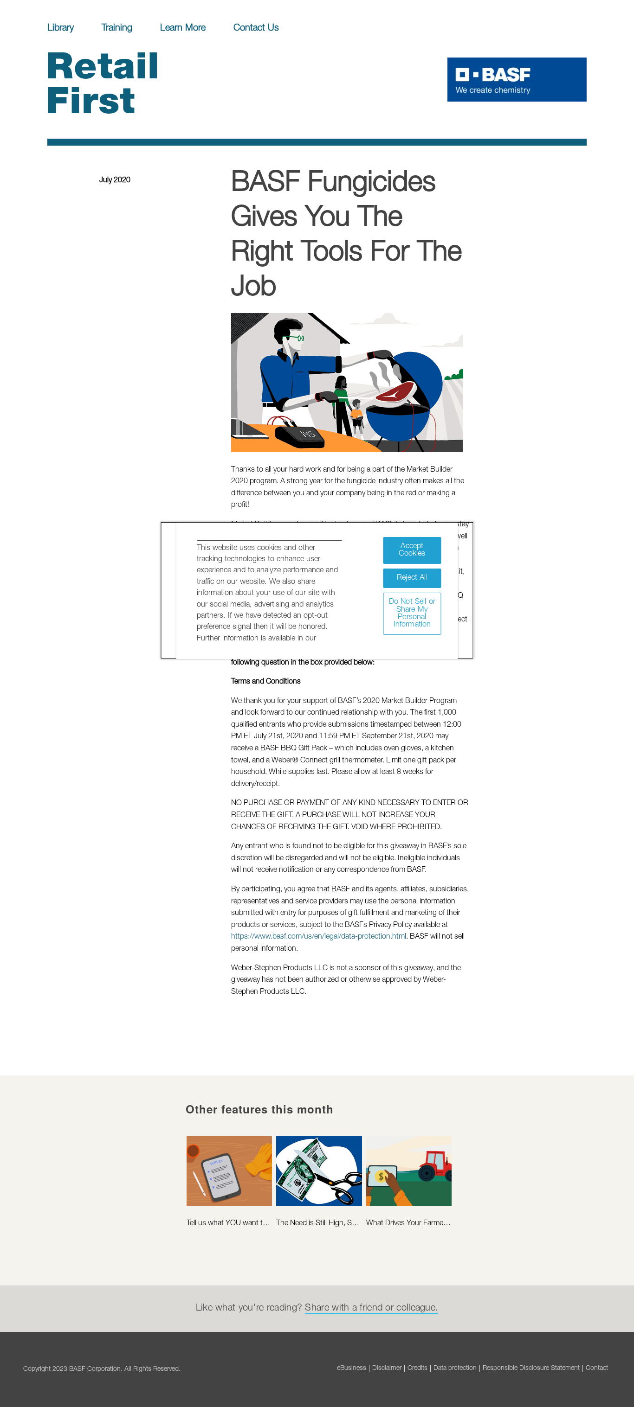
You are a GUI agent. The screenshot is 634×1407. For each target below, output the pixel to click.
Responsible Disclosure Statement (531, 1368)
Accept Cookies (412, 550)
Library (60, 28)
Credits (417, 1368)
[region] (317, 590)
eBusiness (351, 1368)
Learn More (183, 28)
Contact (597, 1368)
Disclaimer (386, 1368)
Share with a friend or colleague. (371, 1308)
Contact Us (256, 28)
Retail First (92, 88)
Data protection (455, 1368)
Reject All (412, 578)
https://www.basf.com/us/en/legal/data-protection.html (318, 937)
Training (117, 28)
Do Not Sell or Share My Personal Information (412, 613)
